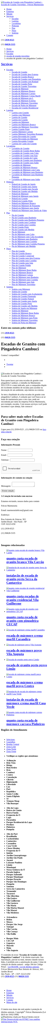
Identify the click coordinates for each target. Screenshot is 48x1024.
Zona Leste (11, 747)
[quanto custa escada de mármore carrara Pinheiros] (26, 715)
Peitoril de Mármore (20, 194)
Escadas (15, 19)
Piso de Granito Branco (21, 253)
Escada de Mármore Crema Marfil (26, 96)
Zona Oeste (11, 751)
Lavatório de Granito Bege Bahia (26, 151)
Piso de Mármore (19, 268)
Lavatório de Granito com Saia (25, 155)
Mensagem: (6, 486)
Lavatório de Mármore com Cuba (26, 170)
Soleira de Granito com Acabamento (27, 294)
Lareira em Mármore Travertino (25, 127)
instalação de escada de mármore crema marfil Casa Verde (26, 703)
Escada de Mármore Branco (23, 91)
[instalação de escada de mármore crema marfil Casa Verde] (26, 694)
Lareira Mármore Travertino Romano (27, 134)
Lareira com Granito (20, 113)
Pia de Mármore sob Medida (24, 246)
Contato (9, 35)
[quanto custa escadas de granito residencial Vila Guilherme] (26, 590)
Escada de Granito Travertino (24, 86)
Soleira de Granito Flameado (24, 296)
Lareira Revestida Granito (22, 141)
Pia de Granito (18, 215)
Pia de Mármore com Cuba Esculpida (27, 237)
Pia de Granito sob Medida (23, 229)
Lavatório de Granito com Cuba (25, 153)
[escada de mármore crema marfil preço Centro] (26, 677)
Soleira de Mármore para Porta (24, 318)
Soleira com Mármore (21, 289)
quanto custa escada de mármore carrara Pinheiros (25, 722)
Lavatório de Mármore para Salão (26, 179)
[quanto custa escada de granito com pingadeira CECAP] (26, 611)
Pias (13, 28)
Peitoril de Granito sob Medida (25, 191)
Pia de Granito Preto (20, 227)
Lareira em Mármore (20, 122)
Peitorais (15, 26)
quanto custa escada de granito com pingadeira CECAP (22, 620)
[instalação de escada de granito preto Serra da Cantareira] (26, 570)
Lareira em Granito (20, 120)
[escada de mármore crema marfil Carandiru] (25, 630)
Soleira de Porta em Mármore (24, 323)
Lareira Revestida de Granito (24, 136)
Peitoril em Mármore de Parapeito (26, 206)
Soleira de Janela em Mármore (24, 308)
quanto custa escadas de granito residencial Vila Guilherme (22, 600)
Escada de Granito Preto (22, 84)
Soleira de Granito (19, 292)
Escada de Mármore (20, 89)
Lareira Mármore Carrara (22, 132)
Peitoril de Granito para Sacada (25, 189)
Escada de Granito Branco (23, 77)
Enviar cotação (8, 491)
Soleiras (15, 33)
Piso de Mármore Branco (22, 272)
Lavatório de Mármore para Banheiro (27, 172)
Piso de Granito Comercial (23, 256)
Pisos (14, 30)
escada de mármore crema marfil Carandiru (24, 637)
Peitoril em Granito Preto (22, 201)
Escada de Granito (19, 72)
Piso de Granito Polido (21, 265)
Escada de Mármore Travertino (25, 103)
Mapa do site (11, 1002)
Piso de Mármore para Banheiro (25, 277)
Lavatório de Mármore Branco (24, 167)
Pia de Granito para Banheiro (24, 218)
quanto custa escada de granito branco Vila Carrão (25, 560)
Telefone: (5, 460)
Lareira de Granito (19, 117)
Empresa (10, 11)
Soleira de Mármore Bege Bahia (25, 313)
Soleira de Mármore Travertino (25, 320)
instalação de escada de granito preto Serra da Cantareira (22, 579)
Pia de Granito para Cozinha (24, 225)
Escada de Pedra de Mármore (24, 105)
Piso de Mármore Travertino (23, 284)
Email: (4, 455)
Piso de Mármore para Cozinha (25, 280)
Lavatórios (16, 23)
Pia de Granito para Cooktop (24, 222)
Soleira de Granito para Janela (24, 301)
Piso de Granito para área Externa (26, 258)
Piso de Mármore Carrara (22, 275)
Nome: (4, 450)
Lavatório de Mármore (21, 165)
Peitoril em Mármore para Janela (25, 208)
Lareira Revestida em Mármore (25, 139)
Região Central (12, 744)
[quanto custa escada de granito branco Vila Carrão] (26, 553)
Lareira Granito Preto (21, 129)
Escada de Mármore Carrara (23, 93)
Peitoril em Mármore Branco (24, 203)
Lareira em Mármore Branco (24, 124)
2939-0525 (9, 40)
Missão (9, 14)
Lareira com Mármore (21, 115)
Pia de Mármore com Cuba (23, 234)
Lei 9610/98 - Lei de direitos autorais (23, 967)
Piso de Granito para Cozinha (24, 260)
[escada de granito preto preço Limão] (22, 659)
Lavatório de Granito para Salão (25, 163)
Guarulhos (10, 742)
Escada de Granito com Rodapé (25, 81)
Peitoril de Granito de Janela (23, 184)
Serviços (10, 16)
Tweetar (9, 364)
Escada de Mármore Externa (24, 101)
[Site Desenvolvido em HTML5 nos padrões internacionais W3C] (24, 1022)
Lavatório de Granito (20, 148)
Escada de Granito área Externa (25, 74)
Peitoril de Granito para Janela (24, 186)
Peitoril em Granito (20, 198)
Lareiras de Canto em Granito (24, 144)
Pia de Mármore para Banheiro (25, 239)
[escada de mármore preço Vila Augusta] (23, 645)
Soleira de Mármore (20, 311)
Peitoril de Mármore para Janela (25, 196)
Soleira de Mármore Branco (23, 315)
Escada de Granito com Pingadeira (26, 79)
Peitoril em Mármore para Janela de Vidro (29, 210)
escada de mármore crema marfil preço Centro (24, 684)
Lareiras (15, 21)
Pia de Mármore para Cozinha (24, 241)
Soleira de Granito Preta (22, 303)
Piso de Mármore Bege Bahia (24, 270)
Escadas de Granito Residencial (25, 108)
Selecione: (10, 739)
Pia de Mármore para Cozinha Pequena (28, 244)
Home (9, 9)
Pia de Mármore (18, 232)
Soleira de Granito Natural (23, 299)
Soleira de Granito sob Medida (24, 306)
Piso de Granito (18, 251)
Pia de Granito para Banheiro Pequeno (28, 220)
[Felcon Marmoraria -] (24, 4)
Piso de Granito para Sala (22, 263)
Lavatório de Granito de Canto (24, 158)
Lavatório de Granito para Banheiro (27, 160)
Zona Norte (11, 749)
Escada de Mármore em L (22, 98)
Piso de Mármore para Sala (23, 282)
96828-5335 (10, 44)
